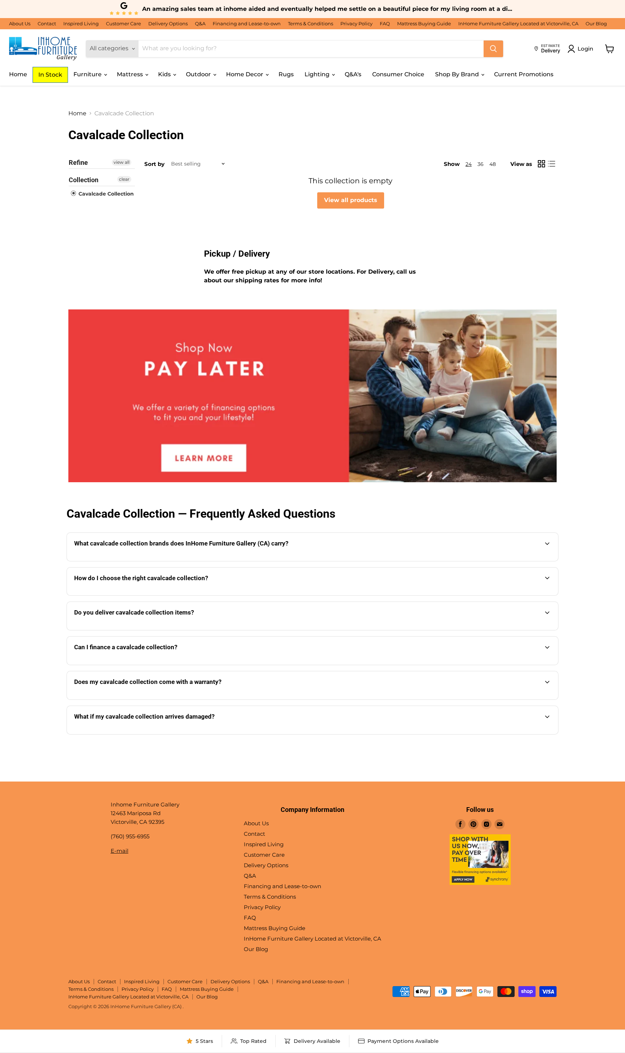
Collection (83, 180)
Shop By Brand (457, 74)
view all (121, 162)
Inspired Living (81, 23)
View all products (350, 200)
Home (18, 74)
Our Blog (596, 23)
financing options (137, 664)
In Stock (50, 74)
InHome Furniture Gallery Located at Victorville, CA (518, 23)
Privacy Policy (356, 23)
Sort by (154, 164)
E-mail (119, 850)
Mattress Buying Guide (424, 23)
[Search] (493, 48)
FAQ (385, 23)
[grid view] (541, 164)
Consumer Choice (398, 74)
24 (468, 164)
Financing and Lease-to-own (247, 23)
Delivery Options (168, 23)
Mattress (130, 74)
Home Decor (245, 74)
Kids (165, 74)
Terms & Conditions (310, 23)
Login (585, 48)
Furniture (88, 74)
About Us (19, 23)
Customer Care (123, 23)
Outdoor (199, 74)
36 (480, 164)
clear (124, 179)
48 (492, 164)
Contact (47, 23)
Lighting (318, 74)
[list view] (552, 164)
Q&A (200, 23)
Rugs (286, 74)
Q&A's (353, 74)
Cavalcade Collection (105, 194)
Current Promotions (523, 74)
